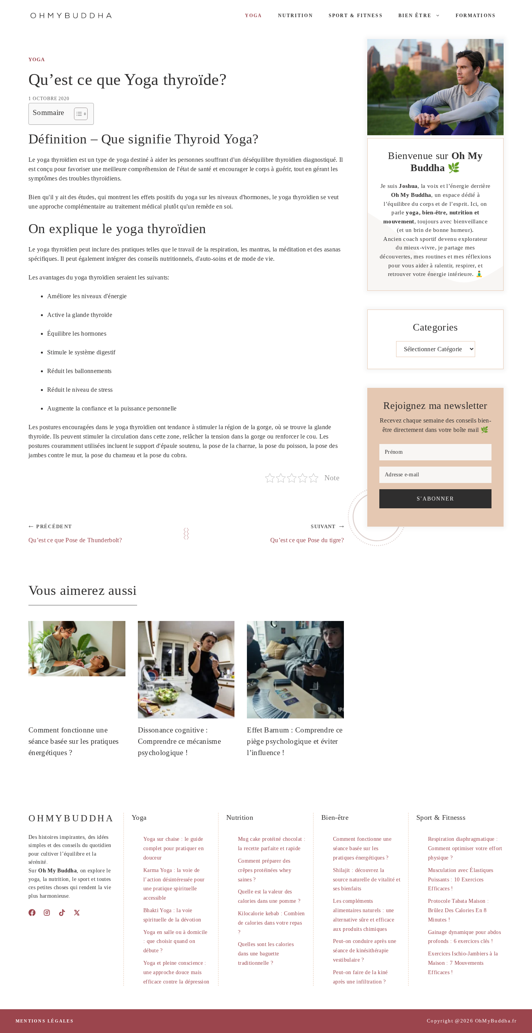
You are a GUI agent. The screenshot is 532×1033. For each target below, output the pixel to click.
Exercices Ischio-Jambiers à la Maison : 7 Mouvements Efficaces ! (463, 963)
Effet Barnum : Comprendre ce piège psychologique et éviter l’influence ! (294, 741)
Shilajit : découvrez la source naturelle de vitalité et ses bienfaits (366, 879)
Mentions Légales (45, 1021)
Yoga (253, 15)
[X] (76, 912)
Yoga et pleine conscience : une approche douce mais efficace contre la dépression (176, 972)
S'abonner (435, 498)
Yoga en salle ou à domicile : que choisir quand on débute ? (175, 941)
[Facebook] (31, 912)
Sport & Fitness (356, 15)
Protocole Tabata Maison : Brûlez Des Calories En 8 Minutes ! (458, 910)
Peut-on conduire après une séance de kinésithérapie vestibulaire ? (364, 950)
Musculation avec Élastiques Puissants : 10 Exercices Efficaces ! (460, 879)
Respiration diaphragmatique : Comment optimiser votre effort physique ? (465, 848)
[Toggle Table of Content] (77, 113)
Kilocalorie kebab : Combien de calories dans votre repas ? (271, 923)
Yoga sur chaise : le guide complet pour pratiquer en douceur (173, 848)
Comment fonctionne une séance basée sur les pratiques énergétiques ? (73, 741)
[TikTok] (61, 912)
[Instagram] (46, 912)
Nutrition (295, 15)
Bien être (415, 15)
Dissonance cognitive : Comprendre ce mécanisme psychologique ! (179, 741)
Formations (476, 15)
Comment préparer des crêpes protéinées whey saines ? (264, 870)
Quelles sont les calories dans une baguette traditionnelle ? (266, 953)
